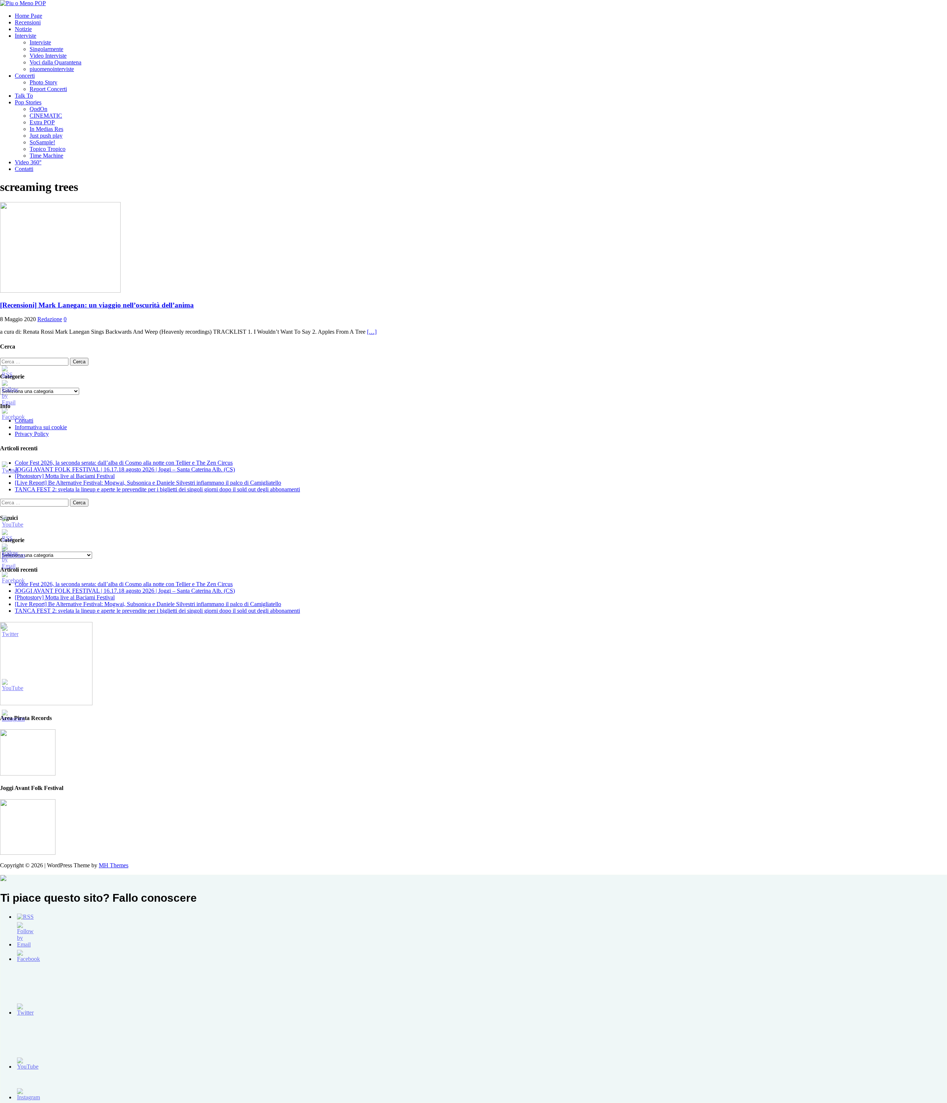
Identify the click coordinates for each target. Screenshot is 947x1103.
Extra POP (42, 122)
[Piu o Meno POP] (23, 3)
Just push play (46, 135)
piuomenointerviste (52, 69)
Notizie (23, 29)
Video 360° (28, 162)
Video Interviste (48, 56)
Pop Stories (28, 102)
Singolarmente (46, 49)
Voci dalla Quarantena (55, 62)
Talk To (24, 96)
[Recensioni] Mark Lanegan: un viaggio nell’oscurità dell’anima (97, 305)
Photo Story (43, 82)
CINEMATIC (46, 115)
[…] (372, 332)
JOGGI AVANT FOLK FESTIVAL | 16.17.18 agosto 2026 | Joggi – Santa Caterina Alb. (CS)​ (125, 469)
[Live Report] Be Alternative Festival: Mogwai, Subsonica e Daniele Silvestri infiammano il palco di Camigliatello (148, 483)
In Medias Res (46, 129)
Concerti (25, 76)
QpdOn (38, 109)
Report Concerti (48, 89)
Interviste (25, 36)
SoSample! (42, 142)
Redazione (49, 319)
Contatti (24, 169)
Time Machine (46, 155)
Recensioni (28, 22)
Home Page (28, 16)
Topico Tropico (47, 149)
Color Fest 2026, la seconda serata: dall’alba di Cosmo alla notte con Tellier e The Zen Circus (124, 463)
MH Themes (113, 865)
